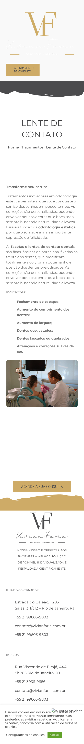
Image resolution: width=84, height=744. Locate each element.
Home (13, 147)
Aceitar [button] (54, 734)
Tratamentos (32, 147)
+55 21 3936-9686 (30, 681)
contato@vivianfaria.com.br (40, 626)
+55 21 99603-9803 (31, 617)
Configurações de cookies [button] (25, 735)
